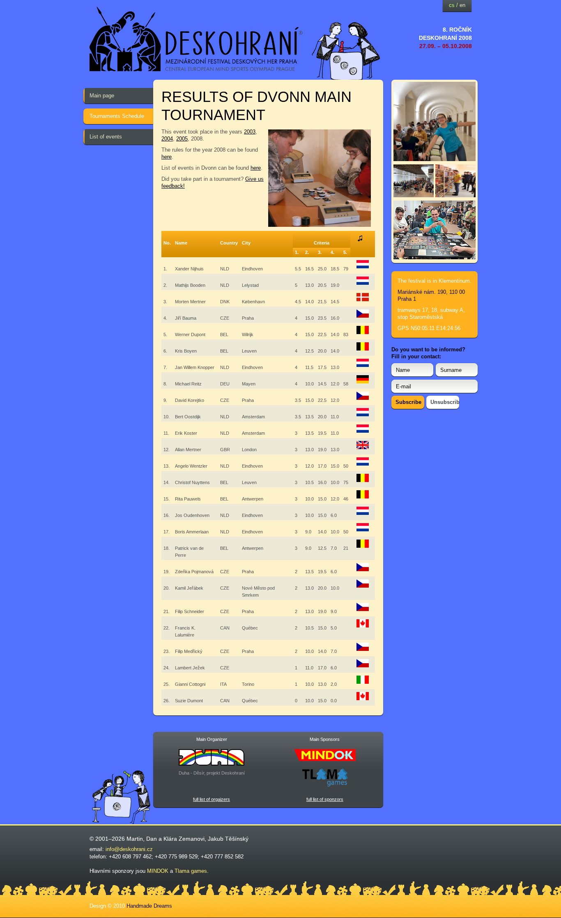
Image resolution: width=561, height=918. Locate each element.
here (166, 157)
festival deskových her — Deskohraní (196, 39)
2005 (182, 139)
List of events (106, 137)
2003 (249, 132)
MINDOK (157, 871)
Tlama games (191, 871)
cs (452, 5)
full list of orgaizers (211, 799)
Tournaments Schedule (117, 116)
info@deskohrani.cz (129, 849)
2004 (167, 139)
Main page (102, 95)
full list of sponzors (324, 799)
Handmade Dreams (149, 906)
